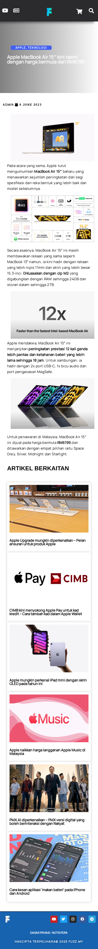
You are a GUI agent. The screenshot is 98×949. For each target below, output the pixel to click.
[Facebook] (82, 919)
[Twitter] (63, 919)
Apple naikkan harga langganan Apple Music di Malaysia (47, 751)
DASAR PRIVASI (40, 933)
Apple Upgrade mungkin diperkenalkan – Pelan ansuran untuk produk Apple (48, 542)
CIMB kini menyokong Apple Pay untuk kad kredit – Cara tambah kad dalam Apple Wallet (46, 612)
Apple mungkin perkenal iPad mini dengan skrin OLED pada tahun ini (48, 682)
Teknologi (37, 48)
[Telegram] (92, 919)
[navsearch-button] (91, 11)
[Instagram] (73, 919)
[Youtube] (54, 919)
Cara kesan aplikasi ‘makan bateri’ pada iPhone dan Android (47, 891)
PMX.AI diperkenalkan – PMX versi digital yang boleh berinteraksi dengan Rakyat (47, 821)
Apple (20, 48)
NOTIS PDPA (60, 933)
